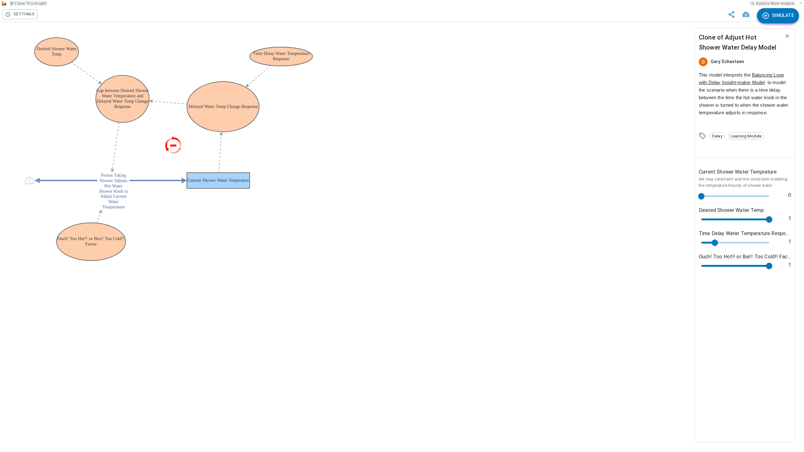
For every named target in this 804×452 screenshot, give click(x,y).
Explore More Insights (775, 3)
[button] (717, 136)
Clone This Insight (30, 3)
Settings (24, 14)
